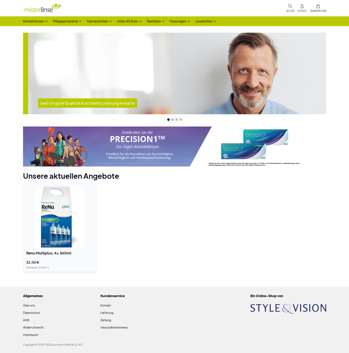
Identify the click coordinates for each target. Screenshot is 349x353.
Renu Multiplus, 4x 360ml (48, 253)
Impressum (30, 334)
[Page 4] (180, 119)
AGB (26, 320)
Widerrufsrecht (33, 327)
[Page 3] (176, 119)
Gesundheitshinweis (114, 327)
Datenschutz (31, 312)
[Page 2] (172, 119)
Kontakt (105, 305)
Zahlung (105, 320)
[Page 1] (168, 119)
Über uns (29, 305)
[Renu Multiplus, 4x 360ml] (59, 217)
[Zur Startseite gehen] (43, 8)
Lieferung (106, 312)
